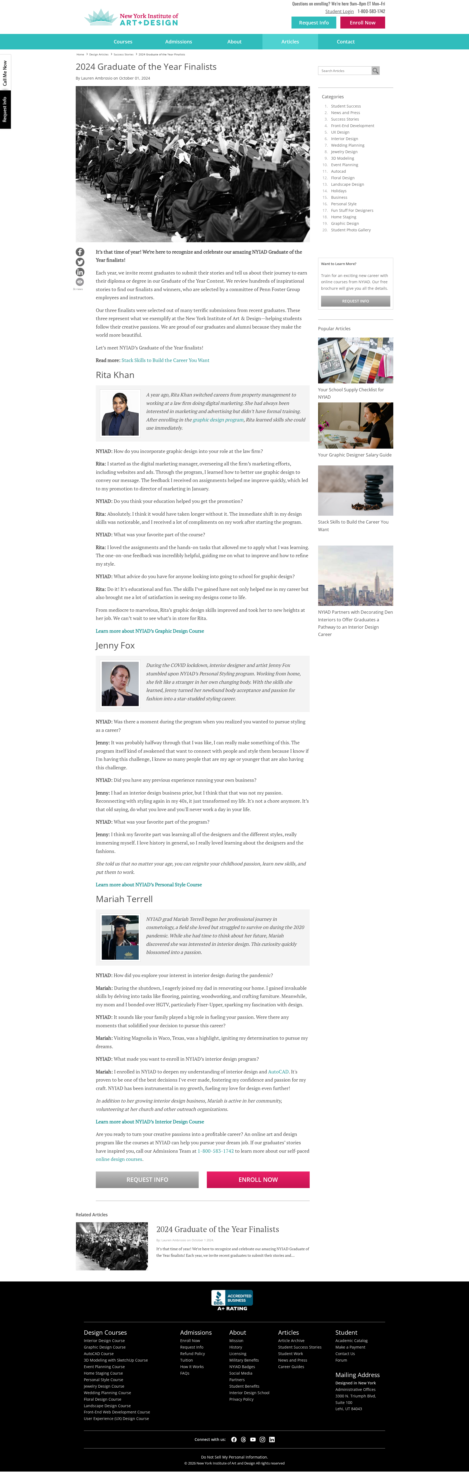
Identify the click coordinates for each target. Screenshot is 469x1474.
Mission (236, 1340)
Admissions (178, 41)
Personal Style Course (103, 1379)
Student (346, 1332)
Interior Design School (249, 1392)
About (234, 41)
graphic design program (218, 419)
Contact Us (345, 1353)
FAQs (184, 1373)
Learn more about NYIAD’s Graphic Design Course (150, 631)
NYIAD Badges (242, 1366)
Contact (346, 41)
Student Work (290, 1353)
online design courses (119, 1159)
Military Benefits (244, 1360)
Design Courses (105, 1332)
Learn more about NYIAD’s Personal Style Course (149, 884)
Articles (290, 41)
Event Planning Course (104, 1366)
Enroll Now (258, 1179)
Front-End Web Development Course (117, 1412)
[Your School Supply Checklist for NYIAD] (356, 360)
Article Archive (291, 1340)
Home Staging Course (103, 1373)
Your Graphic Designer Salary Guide (355, 455)
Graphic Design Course (105, 1347)
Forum (341, 1360)
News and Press (345, 112)
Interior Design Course (104, 1340)
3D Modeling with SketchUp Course (116, 1360)
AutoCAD (278, 1071)
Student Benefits (244, 1386)
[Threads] (243, 1439)
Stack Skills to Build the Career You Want (166, 360)
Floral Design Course (102, 1399)
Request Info (314, 22)
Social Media (240, 1373)
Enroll (363, 22)
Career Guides (291, 1366)
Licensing (237, 1353)
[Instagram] (262, 1439)
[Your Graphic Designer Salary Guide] (356, 425)
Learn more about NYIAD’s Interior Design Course (150, 1121)
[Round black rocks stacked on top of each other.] (356, 490)
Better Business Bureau (233, 1301)
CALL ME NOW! (5, 72)
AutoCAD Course (99, 1353)
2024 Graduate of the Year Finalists (217, 1229)
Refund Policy (192, 1353)
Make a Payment (350, 1347)
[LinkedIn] (272, 1439)
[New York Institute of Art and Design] (131, 17)
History (235, 1347)
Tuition (186, 1360)
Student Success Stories (300, 1347)
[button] (80, 252)
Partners (237, 1379)
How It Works (192, 1366)
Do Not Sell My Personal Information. (234, 1457)
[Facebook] (234, 1439)
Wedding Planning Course (107, 1392)
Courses (123, 41)
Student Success (346, 106)
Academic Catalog (351, 1340)
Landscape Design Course (107, 1405)
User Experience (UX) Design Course (116, 1418)
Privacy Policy (241, 1399)
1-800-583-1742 (371, 11)
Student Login (339, 11)
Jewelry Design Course (104, 1386)
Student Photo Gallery (351, 229)
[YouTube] (253, 1439)
